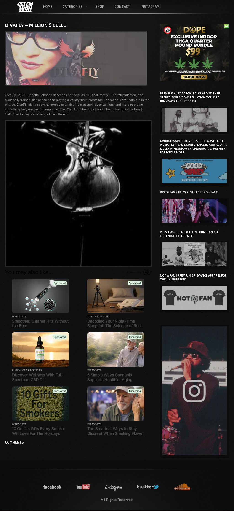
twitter (148, 487)
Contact (122, 6)
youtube (83, 487)
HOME (47, 6)
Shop (99, 6)
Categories (69, 6)
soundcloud (182, 487)
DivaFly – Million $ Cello (35, 25)
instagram (113, 487)
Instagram (150, 6)
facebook (52, 487)
